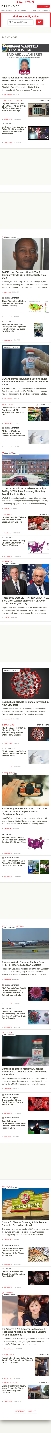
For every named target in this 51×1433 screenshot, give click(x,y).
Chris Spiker (7, 423)
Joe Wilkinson (8, 119)
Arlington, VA (7, 404)
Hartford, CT (7, 514)
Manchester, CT (8, 1186)
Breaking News (6, 10)
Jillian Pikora (7, 292)
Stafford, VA (7, 562)
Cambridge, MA (7, 1033)
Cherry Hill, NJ (8, 725)
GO (39, 22)
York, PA (5, 236)
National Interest (11, 46)
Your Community (21, 10)
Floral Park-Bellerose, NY (12, 101)
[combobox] (20, 22)
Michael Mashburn (9, 1349)
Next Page (20, 1411)
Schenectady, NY (8, 772)
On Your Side (35, 10)
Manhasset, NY (7, 1293)
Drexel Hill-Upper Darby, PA (13, 926)
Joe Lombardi (8, 94)
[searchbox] (22, 22)
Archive (32, 1411)
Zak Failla (6, 508)
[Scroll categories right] (49, 10)
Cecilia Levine (8, 142)
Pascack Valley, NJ (9, 1383)
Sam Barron (7, 1378)
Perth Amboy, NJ (8, 1355)
